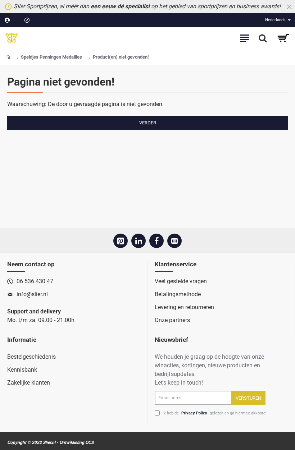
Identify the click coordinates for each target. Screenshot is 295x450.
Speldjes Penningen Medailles (51, 57)
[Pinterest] (120, 241)
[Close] (289, 6)
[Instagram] (174, 241)
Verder (147, 122)
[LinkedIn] (138, 241)
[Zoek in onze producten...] (263, 38)
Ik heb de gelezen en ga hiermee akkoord (214, 413)
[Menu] (245, 38)
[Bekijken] (283, 38)
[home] (7, 56)
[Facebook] (156, 241)
